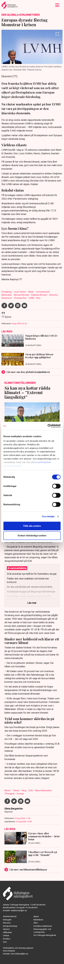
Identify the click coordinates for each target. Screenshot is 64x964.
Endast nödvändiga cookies (32, 535)
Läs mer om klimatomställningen (28, 869)
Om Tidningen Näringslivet (44, 935)
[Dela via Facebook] (4, 305)
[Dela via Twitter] (11, 305)
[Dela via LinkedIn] (18, 305)
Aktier (31, 292)
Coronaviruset (43, 292)
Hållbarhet (7, 932)
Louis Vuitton (20, 292)
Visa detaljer (48, 516)
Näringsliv (7, 920)
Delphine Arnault (39, 295)
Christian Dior (20, 298)
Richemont (6, 298)
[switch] (56, 486)
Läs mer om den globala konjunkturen (28, 371)
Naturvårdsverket (43, 790)
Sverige (20, 793)
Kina (38, 298)
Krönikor (6, 939)
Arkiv (35, 923)
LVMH (32, 298)
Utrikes (6, 935)
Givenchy (53, 295)
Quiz (5, 942)
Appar (36, 916)
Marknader (6, 295)
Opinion (6, 929)
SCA (31, 790)
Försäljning (6, 292)
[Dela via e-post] (24, 305)
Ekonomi (7, 923)
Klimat (7, 790)
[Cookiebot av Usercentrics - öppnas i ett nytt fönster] (48, 426)
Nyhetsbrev (38, 920)
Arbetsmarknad (9, 916)
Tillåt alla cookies (32, 526)
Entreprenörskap (10, 926)
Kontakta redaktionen (42, 926)
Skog (24, 790)
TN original (9, 793)
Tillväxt (16, 790)
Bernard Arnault (21, 295)
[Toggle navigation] (57, 5)
